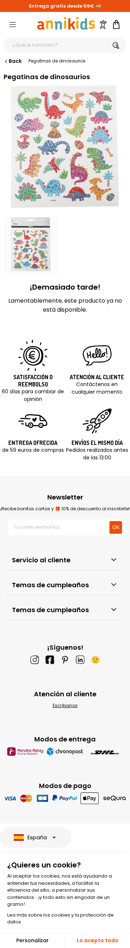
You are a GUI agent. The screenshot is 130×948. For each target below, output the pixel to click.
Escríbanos (65, 705)
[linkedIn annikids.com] (80, 660)
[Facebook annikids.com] (50, 660)
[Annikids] (66, 23)
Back (15, 61)
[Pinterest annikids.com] (65, 660)
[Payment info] (65, 798)
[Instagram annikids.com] (34, 660)
